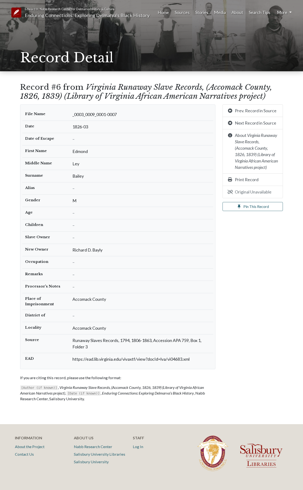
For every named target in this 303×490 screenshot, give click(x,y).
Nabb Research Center (93, 446)
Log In (138, 446)
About (237, 12)
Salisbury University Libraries (99, 454)
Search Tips (259, 12)
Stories (201, 12)
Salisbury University (91, 461)
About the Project (30, 446)
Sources (182, 12)
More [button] (282, 12)
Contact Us (24, 454)
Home (163, 12)
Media (220, 12)
